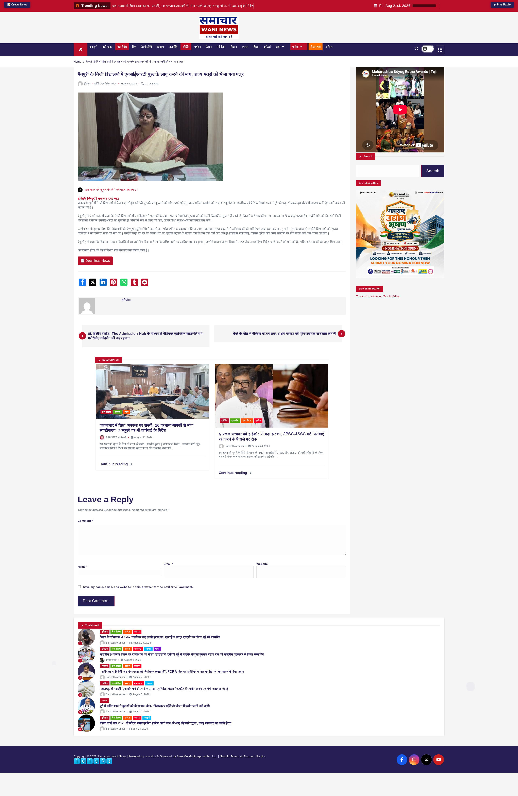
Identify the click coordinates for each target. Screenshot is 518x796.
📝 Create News (17, 4)
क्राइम (160, 46)
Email (168, 563)
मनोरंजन (221, 46)
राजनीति (173, 46)
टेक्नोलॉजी (146, 46)
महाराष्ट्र (138, 683)
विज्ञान (234, 46)
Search (368, 156)
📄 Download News (95, 260)
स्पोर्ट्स (267, 46)
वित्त (134, 46)
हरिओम (87, 83)
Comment (85, 520)
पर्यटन (197, 46)
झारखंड (235, 420)
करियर (329, 46)
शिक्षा (256, 46)
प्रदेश (295, 46)
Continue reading (114, 464)
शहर (278, 46)
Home (78, 61)
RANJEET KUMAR (116, 437)
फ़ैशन (208, 46)
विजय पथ (316, 46)
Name (82, 566)
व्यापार (245, 46)
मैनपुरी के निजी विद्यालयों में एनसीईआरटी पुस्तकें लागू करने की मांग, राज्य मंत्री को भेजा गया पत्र (134, 61)
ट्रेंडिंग (186, 46)
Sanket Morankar (234, 446)
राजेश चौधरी (111, 660)
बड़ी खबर (107, 46)
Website (262, 563)
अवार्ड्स (93, 46)
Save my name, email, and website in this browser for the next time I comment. (138, 586)
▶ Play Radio (502, 4)
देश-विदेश (122, 46)
